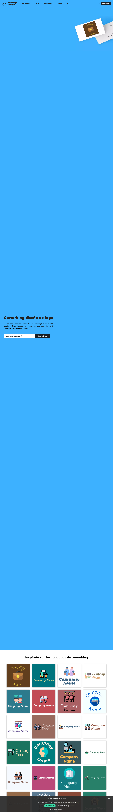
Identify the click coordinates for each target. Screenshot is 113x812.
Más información (72, 802)
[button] (56, 809)
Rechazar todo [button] (62, 805)
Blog (67, 3)
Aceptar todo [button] (50, 805)
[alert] (56, 804)
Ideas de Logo (48, 3)
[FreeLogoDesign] (13, 3)
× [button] (111, 798)
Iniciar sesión (105, 3)
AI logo (37, 3)
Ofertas (59, 3)
